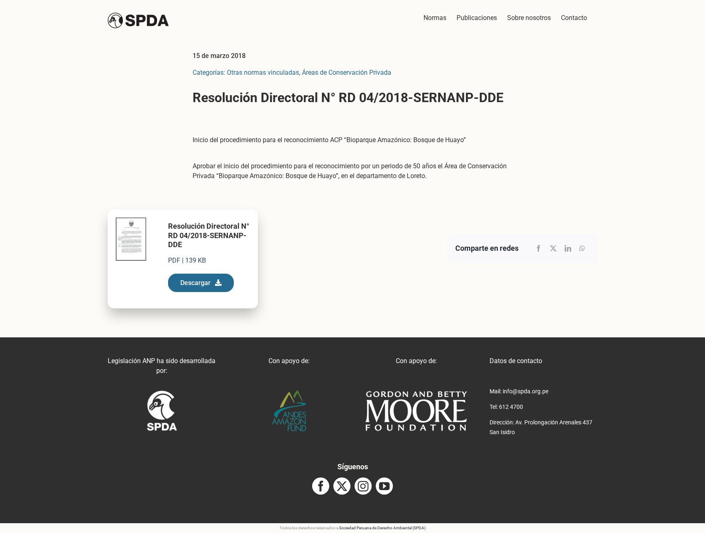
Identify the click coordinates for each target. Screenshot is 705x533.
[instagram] (363, 486)
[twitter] (341, 486)
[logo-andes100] (289, 393)
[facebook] (320, 486)
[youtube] (384, 486)
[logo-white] (416, 393)
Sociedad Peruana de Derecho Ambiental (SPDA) (382, 528)
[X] (553, 248)
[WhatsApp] (582, 248)
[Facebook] (538, 248)
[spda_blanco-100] (161, 393)
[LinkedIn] (568, 248)
